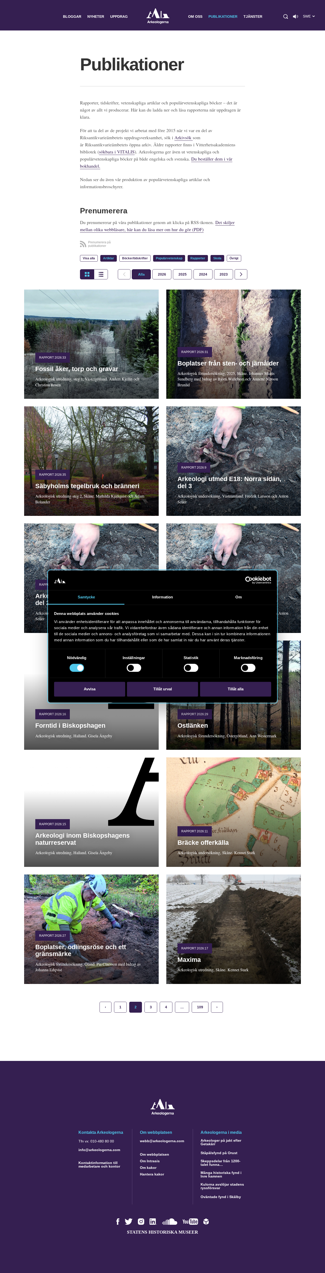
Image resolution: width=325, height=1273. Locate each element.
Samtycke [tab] (86, 597)
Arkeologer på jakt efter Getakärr (221, 1142)
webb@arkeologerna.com (162, 1141)
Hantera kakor (152, 1174)
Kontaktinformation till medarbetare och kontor (99, 1164)
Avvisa (89, 689)
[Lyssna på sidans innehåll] (295, 16)
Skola (217, 258)
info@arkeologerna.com (99, 1150)
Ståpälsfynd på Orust (219, 1153)
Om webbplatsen (154, 1154)
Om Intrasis (150, 1161)
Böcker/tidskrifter (135, 258)
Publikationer (222, 16)
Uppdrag (119, 16)
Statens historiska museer (162, 1232)
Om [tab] (238, 597)
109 (200, 1007)
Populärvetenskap (169, 258)
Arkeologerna (158, 16)
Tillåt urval (162, 689)
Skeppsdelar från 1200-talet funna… (220, 1162)
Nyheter (95, 16)
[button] (285, 16)
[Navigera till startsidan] (163, 1114)
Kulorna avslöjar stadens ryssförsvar (222, 1186)
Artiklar (108, 258)
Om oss (195, 16)
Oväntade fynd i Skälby (221, 1197)
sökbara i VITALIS (117, 152)
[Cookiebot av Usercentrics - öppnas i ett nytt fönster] (249, 580)
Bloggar (72, 16)
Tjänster (252, 16)
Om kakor (148, 1167)
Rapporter (197, 258)
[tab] (161, 274)
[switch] (134, 668)
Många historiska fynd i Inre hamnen (221, 1174)
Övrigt (234, 258)
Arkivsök (183, 137)
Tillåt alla (235, 689)
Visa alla (89, 258)
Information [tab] (162, 597)
